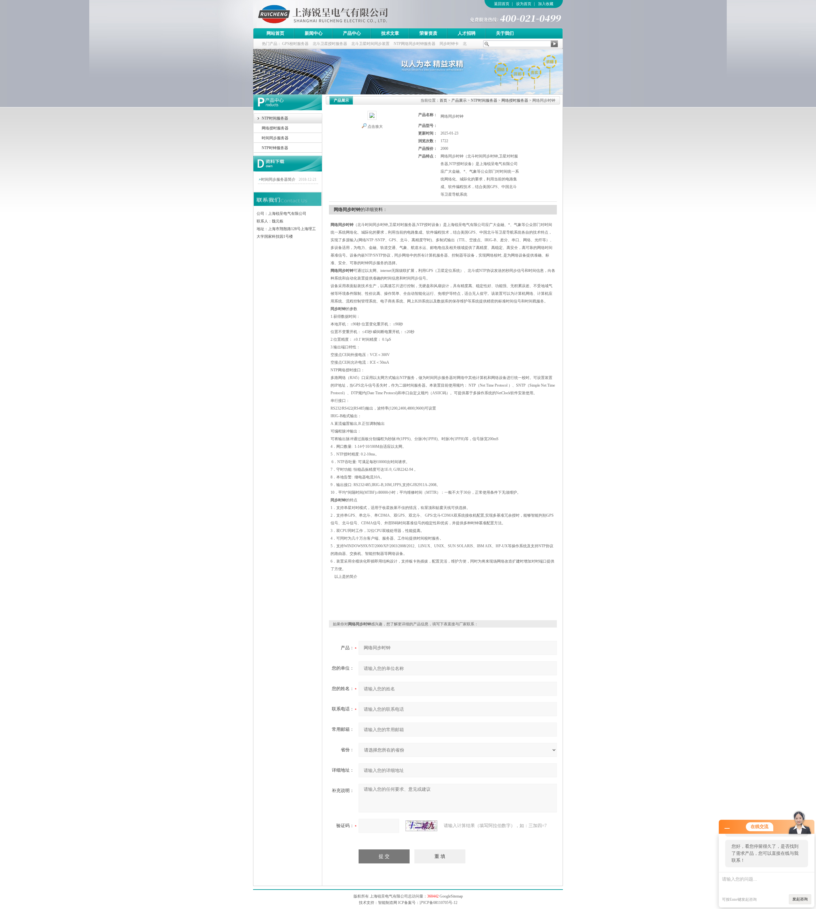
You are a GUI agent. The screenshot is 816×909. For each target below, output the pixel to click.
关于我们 (505, 33)
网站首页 (275, 33)
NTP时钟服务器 (275, 148)
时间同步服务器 (275, 138)
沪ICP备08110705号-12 (438, 902)
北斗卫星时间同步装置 (370, 43)
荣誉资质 (428, 33)
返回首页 (501, 4)
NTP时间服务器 (275, 118)
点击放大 (375, 126)
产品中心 (352, 33)
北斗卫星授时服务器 (330, 43)
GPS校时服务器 (295, 43)
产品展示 (459, 100)
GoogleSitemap (451, 896)
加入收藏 (545, 4)
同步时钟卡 (449, 43)
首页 (443, 100)
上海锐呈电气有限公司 (340, 14)
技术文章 (390, 33)
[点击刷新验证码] (421, 825)
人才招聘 (467, 33)
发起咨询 (800, 899)
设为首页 (523, 4)
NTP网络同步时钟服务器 (414, 43)
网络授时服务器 (275, 128)
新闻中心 (314, 33)
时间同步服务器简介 (278, 179)
